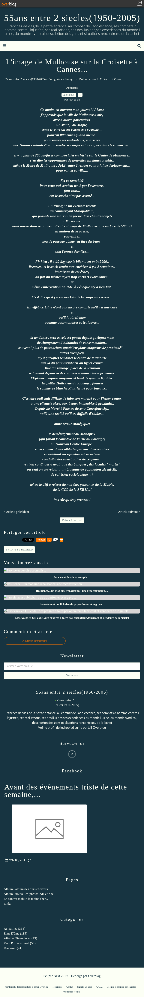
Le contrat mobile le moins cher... (26, 899)
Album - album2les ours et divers (26, 889)
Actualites (72, 88)
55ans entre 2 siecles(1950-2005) (72, 18)
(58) (20, 943)
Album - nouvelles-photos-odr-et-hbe (29, 894)
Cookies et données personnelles (121, 987)
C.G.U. (99, 987)
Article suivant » (129, 512)
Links (7, 903)
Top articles (57, 987)
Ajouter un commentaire (34, 641)
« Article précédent (16, 512)
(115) (15, 933)
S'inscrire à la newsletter (19, 549)
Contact (69, 987)
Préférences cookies (71, 991)
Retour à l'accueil (72, 520)
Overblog (94, 976)
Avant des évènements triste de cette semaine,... (65, 791)
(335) (14, 928)
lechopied (67, 727)
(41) (13, 948)
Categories (55, 79)
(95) (20, 938)
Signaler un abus (84, 987)
